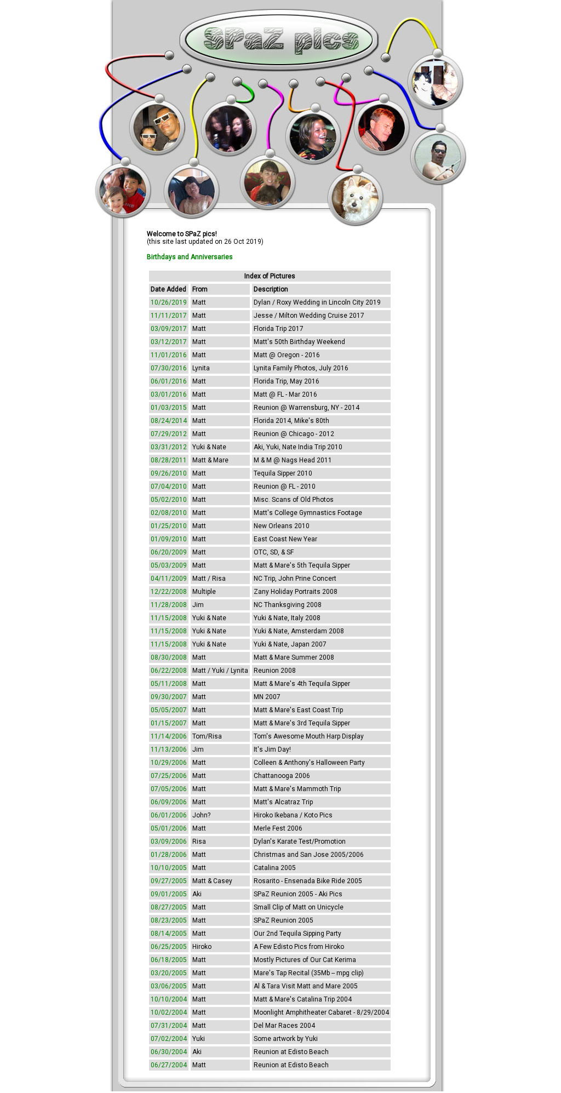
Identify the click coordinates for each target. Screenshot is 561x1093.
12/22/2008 (169, 592)
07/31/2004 (169, 1025)
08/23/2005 (169, 920)
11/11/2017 (169, 315)
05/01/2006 (169, 828)
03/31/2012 (169, 447)
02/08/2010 (169, 513)
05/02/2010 (169, 499)
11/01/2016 (169, 355)
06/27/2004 (169, 1065)
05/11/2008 (169, 684)
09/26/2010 (169, 473)
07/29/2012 (169, 434)
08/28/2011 (169, 460)
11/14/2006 (169, 736)
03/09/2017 (169, 329)
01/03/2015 (169, 407)
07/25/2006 (169, 776)
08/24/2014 (169, 421)
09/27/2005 (169, 881)
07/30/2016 (169, 368)
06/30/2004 (169, 1052)
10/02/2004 (169, 1012)
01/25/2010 (169, 526)
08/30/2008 (169, 657)
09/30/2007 (169, 697)
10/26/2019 (169, 302)
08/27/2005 (169, 907)
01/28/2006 (169, 855)
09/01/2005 (169, 894)
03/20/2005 (169, 973)
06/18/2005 (169, 960)
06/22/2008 (169, 670)
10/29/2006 (169, 762)
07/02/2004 (169, 1039)
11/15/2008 (169, 618)
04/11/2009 (169, 578)
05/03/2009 (169, 565)
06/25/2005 (169, 947)
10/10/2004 (169, 999)
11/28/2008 (169, 605)
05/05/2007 (169, 710)
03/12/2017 (169, 342)
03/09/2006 (169, 841)
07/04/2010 (169, 486)
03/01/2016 (169, 394)
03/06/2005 (169, 986)
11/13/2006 (169, 749)
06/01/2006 (169, 815)
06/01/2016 (169, 381)
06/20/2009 (169, 552)
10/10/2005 (169, 868)
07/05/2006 (169, 789)
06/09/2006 (169, 802)
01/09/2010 (169, 539)
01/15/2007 (169, 723)
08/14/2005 (169, 933)
